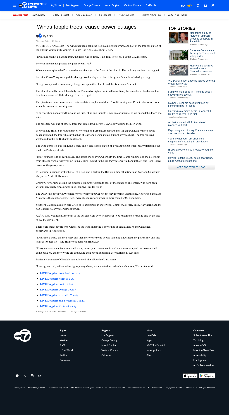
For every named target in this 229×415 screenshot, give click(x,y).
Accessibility (199, 355)
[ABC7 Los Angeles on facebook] (17, 376)
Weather (64, 340)
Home (63, 335)
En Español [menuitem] (105, 15)
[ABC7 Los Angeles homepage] (33, 5)
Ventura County (132, 5)
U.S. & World (66, 350)
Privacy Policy (19, 388)
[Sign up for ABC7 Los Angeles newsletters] (39, 376)
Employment (199, 360)
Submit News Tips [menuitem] (151, 15)
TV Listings (198, 340)
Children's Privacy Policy (58, 388)
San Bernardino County (62, 300)
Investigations (153, 350)
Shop (149, 355)
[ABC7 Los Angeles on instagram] (32, 376)
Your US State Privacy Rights (82, 388)
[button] (14, 5)
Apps (149, 340)
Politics (63, 355)
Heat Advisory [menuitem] (38, 15)
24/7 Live (55, 5)
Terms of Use (101, 388)
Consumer (65, 360)
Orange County (92, 5)
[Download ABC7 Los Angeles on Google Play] (207, 375)
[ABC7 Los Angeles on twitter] (24, 376)
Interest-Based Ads (117, 388)
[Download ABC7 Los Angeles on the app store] (190, 375)
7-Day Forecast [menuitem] (61, 15)
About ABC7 (199, 345)
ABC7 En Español (155, 345)
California (151, 5)
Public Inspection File (136, 388)
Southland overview (60, 273)
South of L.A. (57, 284)
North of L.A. (57, 278)
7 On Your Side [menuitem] (126, 15)
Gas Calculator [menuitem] (84, 15)
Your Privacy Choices (36, 388)
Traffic (63, 345)
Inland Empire (112, 5)
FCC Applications (155, 388)
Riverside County (59, 295)
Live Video (151, 335)
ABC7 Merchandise (203, 365)
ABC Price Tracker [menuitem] (177, 15)
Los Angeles (72, 5)
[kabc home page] (22, 335)
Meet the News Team (204, 350)
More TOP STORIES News (191, 167)
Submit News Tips (202, 335)
